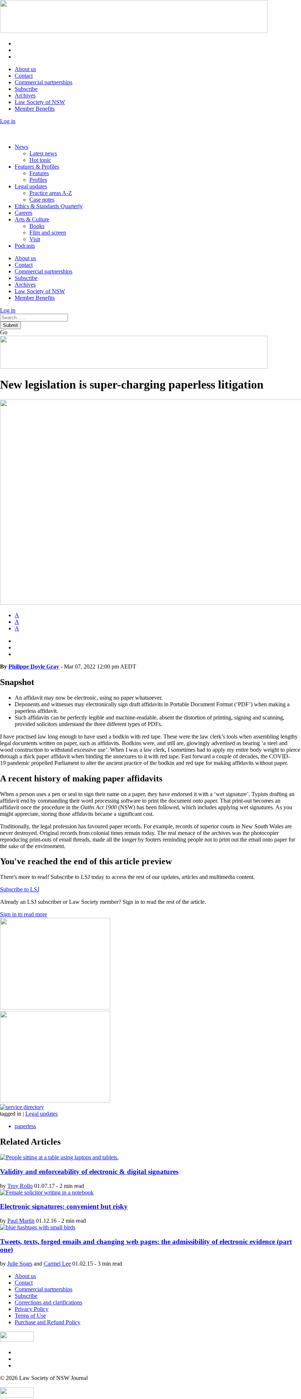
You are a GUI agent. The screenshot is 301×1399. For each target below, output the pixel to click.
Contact (24, 76)
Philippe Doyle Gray (33, 666)
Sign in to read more (23, 914)
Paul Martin (21, 1221)
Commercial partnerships (43, 82)
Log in (7, 121)
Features (39, 173)
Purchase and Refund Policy (47, 1322)
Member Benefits (35, 109)
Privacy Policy (31, 1309)
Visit (34, 239)
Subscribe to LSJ (19, 889)
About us (25, 69)
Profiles (38, 180)
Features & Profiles (37, 166)
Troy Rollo (20, 1186)
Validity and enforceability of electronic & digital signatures (89, 1171)
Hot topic (40, 160)
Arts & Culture (32, 219)
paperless (25, 1126)
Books (36, 226)
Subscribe (26, 89)
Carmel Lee (57, 1263)
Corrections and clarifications (48, 1302)
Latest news (43, 153)
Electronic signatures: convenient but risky (64, 1206)
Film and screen (47, 232)
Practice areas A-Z (50, 193)
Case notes (41, 199)
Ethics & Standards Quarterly (49, 206)
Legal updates (31, 186)
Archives (25, 95)
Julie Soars (19, 1263)
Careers (23, 213)
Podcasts (25, 246)
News (21, 147)
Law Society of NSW (40, 102)
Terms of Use (30, 1316)
